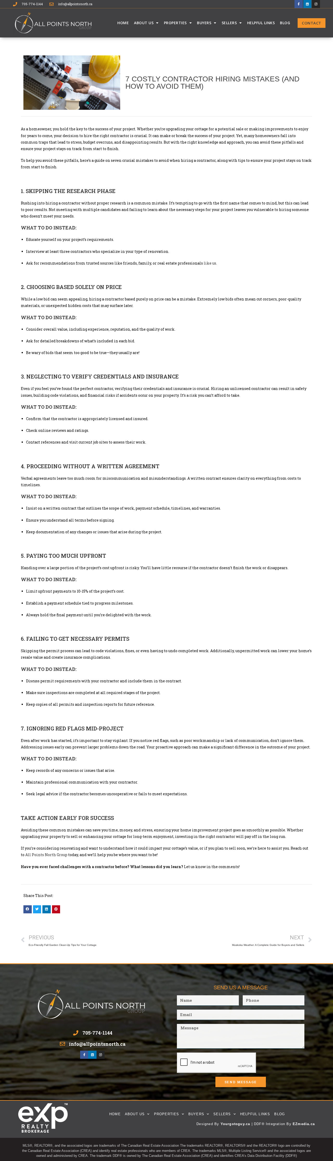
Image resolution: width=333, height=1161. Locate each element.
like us (210, 263)
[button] (27, 909)
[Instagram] (316, 4)
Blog (285, 22)
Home (123, 22)
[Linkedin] (307, 4)
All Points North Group (46, 854)
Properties (175, 22)
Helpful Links (261, 22)
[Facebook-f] (298, 4)
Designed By (208, 1124)
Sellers (229, 22)
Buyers (204, 22)
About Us (143, 22)
